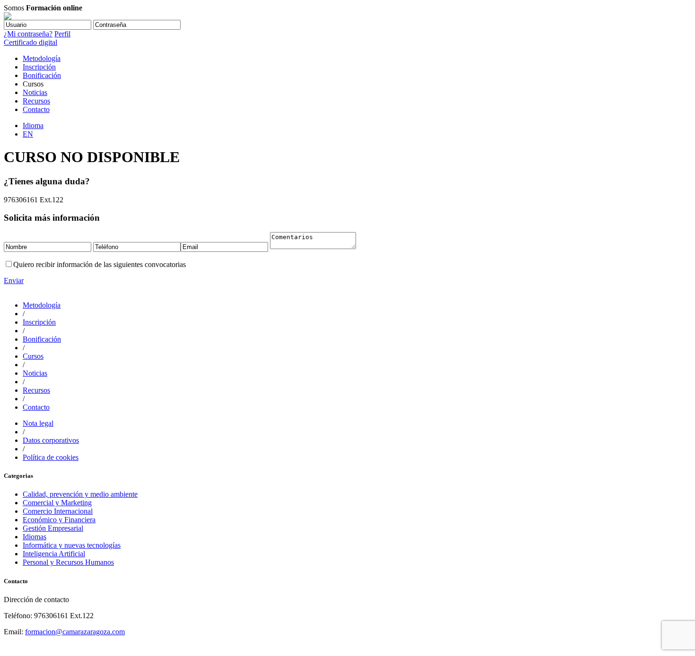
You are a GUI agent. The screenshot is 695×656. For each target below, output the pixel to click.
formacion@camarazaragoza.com (75, 632)
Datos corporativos (51, 440)
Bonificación (42, 75)
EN (28, 134)
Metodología (42, 58)
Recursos (36, 101)
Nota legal (38, 423)
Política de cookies (50, 457)
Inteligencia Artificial (54, 554)
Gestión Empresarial (53, 528)
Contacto (36, 109)
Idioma (33, 125)
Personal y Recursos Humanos (68, 562)
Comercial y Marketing (57, 503)
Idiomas (34, 537)
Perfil (62, 34)
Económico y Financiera (59, 520)
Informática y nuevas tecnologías (72, 545)
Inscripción (39, 67)
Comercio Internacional (58, 511)
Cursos (33, 356)
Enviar (14, 280)
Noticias (35, 92)
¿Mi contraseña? (28, 34)
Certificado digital (30, 42)
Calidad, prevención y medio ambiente (80, 494)
